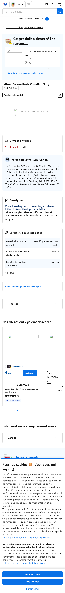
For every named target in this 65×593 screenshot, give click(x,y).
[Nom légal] (55, 304)
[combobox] (32, 11)
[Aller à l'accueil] (5, 4)
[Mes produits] (47, 4)
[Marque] (55, 438)
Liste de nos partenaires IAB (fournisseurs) (25, 563)
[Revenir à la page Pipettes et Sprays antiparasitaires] (3, 27)
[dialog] (32, 526)
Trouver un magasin (27, 457)
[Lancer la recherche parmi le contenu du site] (59, 11)
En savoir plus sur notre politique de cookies (26, 537)
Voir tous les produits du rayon (25, 72)
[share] (60, 95)
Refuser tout (32, 581)
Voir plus (9, 219)
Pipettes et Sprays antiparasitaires (24, 26)
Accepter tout (32, 574)
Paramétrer (32, 588)
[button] (28, 4)
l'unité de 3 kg (10, 88)
